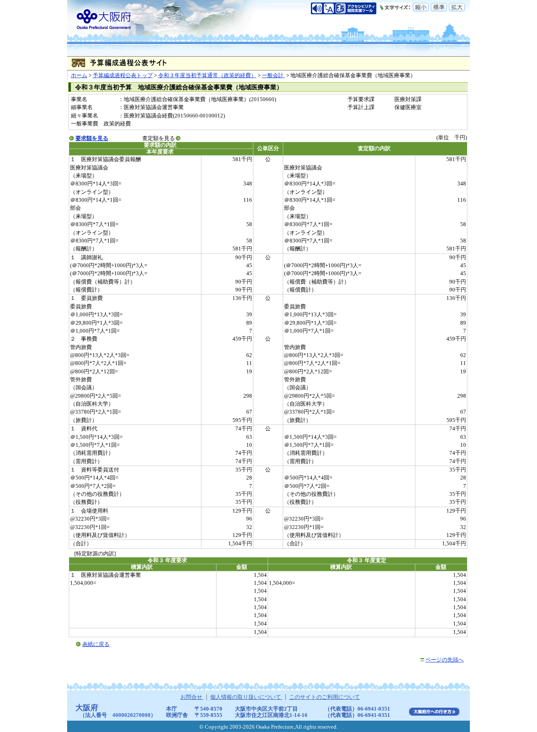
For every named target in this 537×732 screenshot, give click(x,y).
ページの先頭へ (444, 660)
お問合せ (191, 697)
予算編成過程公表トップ (123, 75)
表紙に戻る (95, 644)
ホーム (79, 75)
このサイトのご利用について (324, 697)
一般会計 (273, 75)
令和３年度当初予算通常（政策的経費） (207, 75)
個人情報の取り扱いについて (246, 697)
